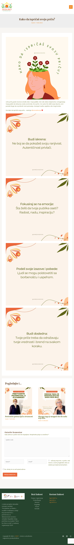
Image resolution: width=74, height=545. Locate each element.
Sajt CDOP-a (53, 498)
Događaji (37, 504)
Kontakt (37, 508)
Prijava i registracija (37, 498)
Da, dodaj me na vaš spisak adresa (14, 469)
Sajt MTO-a (52, 502)
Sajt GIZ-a (52, 500)
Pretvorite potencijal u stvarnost (19, 417)
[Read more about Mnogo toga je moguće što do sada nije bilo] (51, 401)
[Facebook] (63, 536)
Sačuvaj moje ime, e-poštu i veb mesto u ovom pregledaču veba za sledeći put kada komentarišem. (59, 463)
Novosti (37, 502)
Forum (37, 506)
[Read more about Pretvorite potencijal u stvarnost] (18, 401)
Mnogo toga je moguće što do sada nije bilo (52, 417)
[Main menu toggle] (71, 7)
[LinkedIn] (67, 536)
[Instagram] (70, 536)
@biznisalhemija (36, 110)
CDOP (17, 536)
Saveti (33, 23)
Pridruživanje (37, 500)
